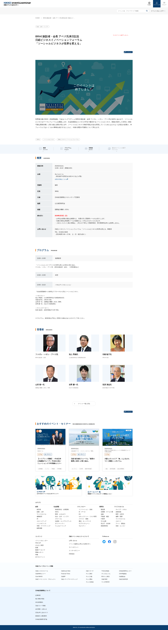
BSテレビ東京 (106, 576)
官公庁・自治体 (105, 523)
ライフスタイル (120, 519)
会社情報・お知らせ (41, 609)
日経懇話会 (122, 576)
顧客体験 (39, 528)
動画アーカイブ (40, 550)
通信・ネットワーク (85, 521)
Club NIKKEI (39, 576)
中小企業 (103, 521)
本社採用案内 (39, 602)
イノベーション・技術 (85, 509)
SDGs (38, 139)
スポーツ (118, 521)
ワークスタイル (41, 514)
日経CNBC (105, 579)
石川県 (81, 468)
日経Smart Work (65, 571)
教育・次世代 (120, 514)
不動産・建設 (105, 516)
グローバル (58, 519)
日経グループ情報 (40, 605)
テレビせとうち (106, 573)
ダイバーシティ (60, 523)
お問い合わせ (73, 540)
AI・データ (82, 512)
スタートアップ (41, 521)
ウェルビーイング (60, 526)
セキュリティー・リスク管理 (87, 516)
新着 (36, 547)
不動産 (53, 468)
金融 (102, 514)
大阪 (106, 468)
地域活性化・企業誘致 (62, 509)
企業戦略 (40, 468)
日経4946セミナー (40, 573)
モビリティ (82, 526)
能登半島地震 (88, 468)
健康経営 (39, 516)
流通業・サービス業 (107, 512)
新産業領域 (104, 526)
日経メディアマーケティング (69, 579)
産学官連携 (112, 468)
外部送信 (71, 554)
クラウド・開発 (83, 519)
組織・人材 (40, 512)
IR (37, 519)
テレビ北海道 (90, 582)
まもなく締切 (39, 545)
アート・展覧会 (120, 523)
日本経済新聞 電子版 (41, 619)
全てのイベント (40, 557)
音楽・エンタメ (120, 526)
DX (80, 514)
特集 (36, 554)
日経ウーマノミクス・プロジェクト (45, 579)
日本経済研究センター (125, 571)
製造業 (103, 509)
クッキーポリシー (74, 550)
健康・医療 (119, 516)
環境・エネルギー (60, 514)
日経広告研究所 (123, 579)
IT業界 (103, 519)
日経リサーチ (90, 571)
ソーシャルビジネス (48, 139)
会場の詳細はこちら (60, 179)
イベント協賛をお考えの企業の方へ (80, 544)
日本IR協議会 (123, 573)
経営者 (39, 509)
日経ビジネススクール (41, 571)
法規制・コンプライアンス (63, 521)
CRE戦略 (59, 468)
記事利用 (37, 595)
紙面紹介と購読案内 (41, 616)
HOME (37, 18)
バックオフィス (41, 523)
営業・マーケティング (43, 526)
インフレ (47, 468)
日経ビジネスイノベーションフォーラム (68, 139)
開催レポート (39, 552)
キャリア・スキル (121, 509)
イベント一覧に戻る (84, 403)
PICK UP (38, 543)
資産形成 (118, 512)
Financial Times (65, 573)
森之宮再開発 (121, 468)
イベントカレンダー (41, 540)
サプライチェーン (84, 523)
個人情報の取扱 (39, 598)
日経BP (63, 576)
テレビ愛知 (89, 579)
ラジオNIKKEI (106, 582)
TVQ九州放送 (105, 571)
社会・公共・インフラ (42, 26)
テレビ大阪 (89, 576)
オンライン (74, 468)
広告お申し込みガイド (41, 612)
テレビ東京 (89, 573)
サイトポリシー (73, 547)
